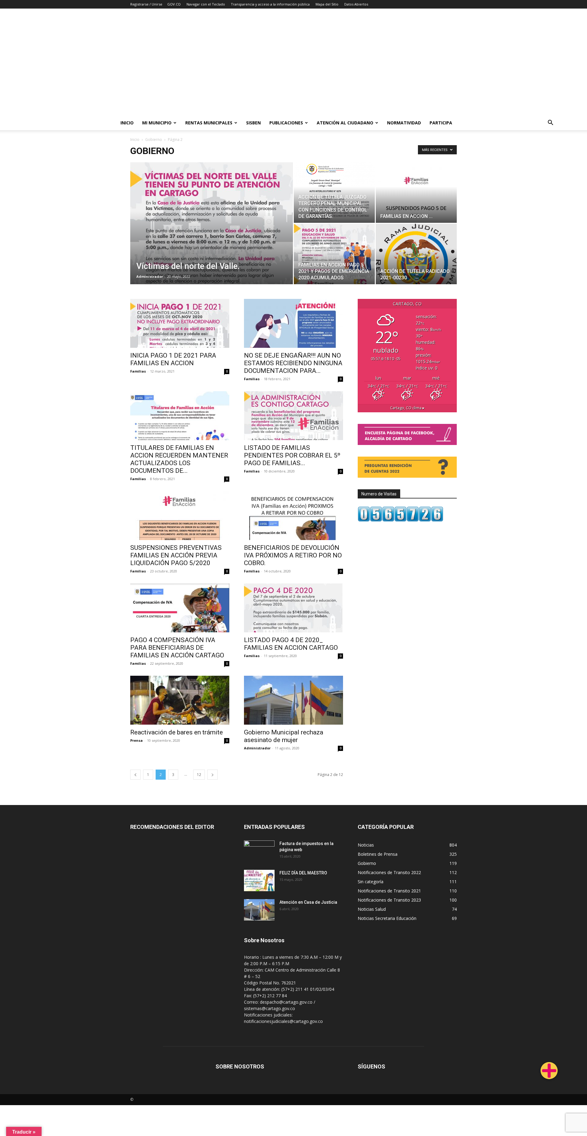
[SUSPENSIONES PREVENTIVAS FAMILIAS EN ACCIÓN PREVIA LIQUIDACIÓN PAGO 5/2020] (179, 515)
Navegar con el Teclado (205, 4)
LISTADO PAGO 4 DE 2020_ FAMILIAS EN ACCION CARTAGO (291, 643)
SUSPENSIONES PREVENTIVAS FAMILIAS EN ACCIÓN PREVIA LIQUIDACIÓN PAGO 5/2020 (176, 555)
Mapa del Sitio (327, 4)
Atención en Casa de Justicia (308, 902)
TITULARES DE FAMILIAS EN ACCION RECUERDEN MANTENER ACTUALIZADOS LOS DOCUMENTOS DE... (179, 459)
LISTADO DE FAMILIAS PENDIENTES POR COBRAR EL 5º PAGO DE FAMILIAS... (292, 455)
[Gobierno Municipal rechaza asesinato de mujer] (293, 700)
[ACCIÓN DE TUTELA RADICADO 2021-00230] (416, 254)
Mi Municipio (157, 123)
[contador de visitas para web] (400, 520)
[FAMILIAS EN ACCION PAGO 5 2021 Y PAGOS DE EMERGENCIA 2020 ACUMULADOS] (334, 254)
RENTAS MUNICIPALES (208, 123)
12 (199, 774)
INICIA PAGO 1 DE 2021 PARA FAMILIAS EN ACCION (173, 359)
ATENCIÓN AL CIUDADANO (345, 123)
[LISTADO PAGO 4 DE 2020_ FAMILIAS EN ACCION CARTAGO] (293, 607)
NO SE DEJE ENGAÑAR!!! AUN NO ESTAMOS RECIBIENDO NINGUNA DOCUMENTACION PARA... (293, 363)
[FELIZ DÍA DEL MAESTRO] (259, 880)
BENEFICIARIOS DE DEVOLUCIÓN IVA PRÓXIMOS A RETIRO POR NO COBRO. (293, 555)
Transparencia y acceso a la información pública (270, 4)
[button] (550, 123)
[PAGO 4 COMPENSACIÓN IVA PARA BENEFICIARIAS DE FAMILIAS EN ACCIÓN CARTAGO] (179, 607)
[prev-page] (135, 775)
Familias (138, 371)
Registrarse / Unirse (146, 4)
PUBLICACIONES (286, 123)
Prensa (136, 740)
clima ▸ (407, 407)
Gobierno (153, 139)
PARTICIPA (441, 123)
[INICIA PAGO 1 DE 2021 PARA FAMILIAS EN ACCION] (179, 323)
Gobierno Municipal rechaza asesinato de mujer (283, 736)
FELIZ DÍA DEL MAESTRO (303, 872)
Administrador (149, 276)
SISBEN (253, 123)
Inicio (127, 123)
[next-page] (212, 775)
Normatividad (404, 123)
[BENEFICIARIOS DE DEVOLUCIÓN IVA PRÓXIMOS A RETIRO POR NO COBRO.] (293, 515)
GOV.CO (174, 4)
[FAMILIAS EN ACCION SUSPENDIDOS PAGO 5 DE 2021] (416, 192)
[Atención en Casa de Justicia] (259, 910)
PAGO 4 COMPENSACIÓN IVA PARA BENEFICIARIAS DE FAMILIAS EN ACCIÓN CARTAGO (177, 647)
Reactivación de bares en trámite (176, 732)
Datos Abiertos (356, 4)
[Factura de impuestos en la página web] (259, 851)
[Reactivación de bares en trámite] (179, 700)
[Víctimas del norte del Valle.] (211, 232)
